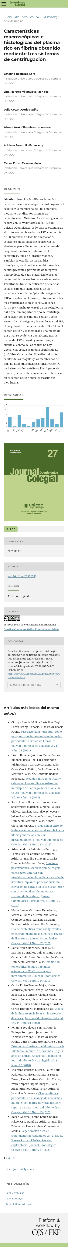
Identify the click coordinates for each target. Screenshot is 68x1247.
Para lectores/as (15, 1193)
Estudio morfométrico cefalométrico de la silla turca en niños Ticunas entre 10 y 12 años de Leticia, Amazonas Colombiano (37, 1051)
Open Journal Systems (20, 1169)
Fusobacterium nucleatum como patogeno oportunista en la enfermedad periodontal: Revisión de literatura (36, 736)
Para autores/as (15, 1198)
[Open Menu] (4, 4)
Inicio (8, 17)
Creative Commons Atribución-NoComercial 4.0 (31, 629)
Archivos (21, 17)
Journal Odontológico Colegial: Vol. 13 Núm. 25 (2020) (35, 900)
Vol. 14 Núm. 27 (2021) (43, 17)
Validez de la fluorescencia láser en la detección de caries (37, 1013)
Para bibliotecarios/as (18, 1204)
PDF (12, 529)
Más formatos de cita (25, 684)
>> (14, 1158)
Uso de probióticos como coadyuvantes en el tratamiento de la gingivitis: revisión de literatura (37, 933)
